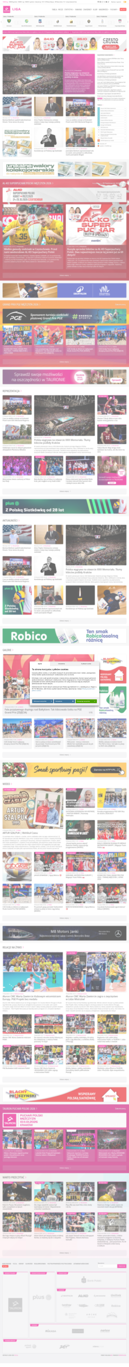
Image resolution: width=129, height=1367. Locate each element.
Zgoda (40, 663)
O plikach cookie (86, 663)
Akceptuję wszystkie (83, 701)
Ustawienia (61, 663)
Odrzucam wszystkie (40, 701)
